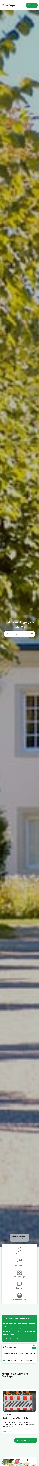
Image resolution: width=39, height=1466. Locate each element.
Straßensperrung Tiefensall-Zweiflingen (19, 1418)
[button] (3, 1462)
